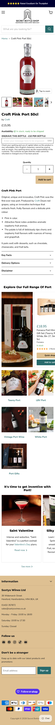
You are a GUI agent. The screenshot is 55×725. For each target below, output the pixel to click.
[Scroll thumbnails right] (50, 102)
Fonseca (40, 342)
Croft (7, 119)
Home (5, 38)
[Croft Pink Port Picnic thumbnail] (17, 102)
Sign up (44, 670)
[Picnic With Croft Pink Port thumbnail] (28, 102)
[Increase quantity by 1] (49, 169)
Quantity (27, 162)
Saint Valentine (21, 530)
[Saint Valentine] (21, 510)
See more (26, 566)
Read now (20, 550)
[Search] (49, 29)
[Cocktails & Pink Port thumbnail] (39, 102)
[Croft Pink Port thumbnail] (6, 102)
